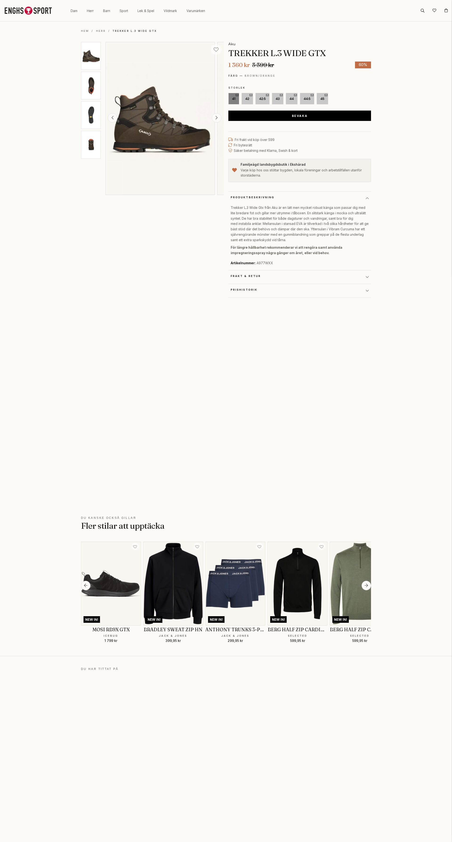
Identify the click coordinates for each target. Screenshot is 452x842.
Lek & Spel (145, 11)
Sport (124, 11)
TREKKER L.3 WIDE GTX (135, 31)
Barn (106, 11)
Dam (74, 11)
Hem (85, 31)
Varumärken (195, 11)
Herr (90, 11)
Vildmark (170, 11)
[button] (112, 118)
